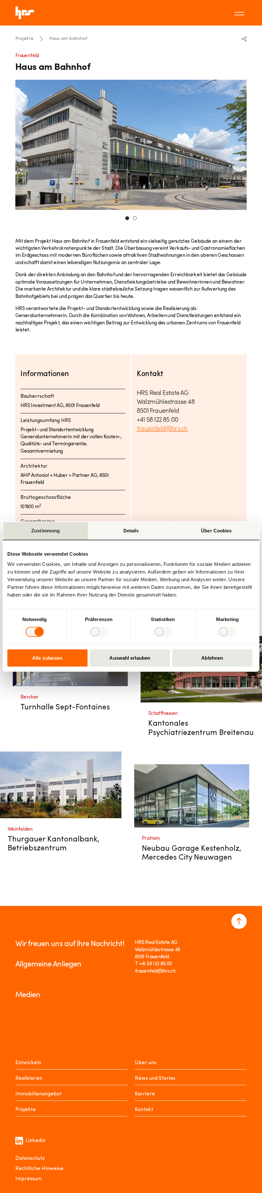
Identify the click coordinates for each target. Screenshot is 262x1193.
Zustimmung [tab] (45, 530)
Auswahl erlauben (129, 657)
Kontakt (144, 1109)
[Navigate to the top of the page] (239, 921)
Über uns (145, 1062)
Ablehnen (212, 657)
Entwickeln (28, 1062)
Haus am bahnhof (68, 38)
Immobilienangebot (38, 1094)
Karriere (145, 1094)
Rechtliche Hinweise (39, 1168)
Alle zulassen (47, 657)
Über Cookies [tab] (216, 530)
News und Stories (155, 1078)
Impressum (28, 1179)
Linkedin (35, 1140)
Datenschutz (30, 1158)
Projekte (24, 38)
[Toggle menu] (240, 12)
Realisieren (28, 1078)
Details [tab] (131, 530)
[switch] (99, 632)
